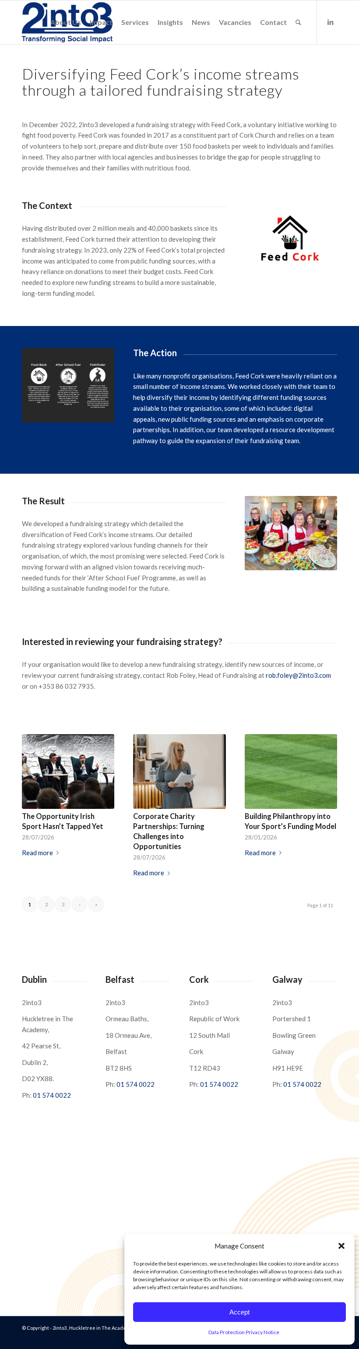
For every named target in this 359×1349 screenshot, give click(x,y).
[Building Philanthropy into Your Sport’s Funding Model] (291, 771)
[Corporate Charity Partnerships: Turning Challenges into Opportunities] (179, 771)
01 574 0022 (52, 1095)
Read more (37, 853)
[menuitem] (65, 22)
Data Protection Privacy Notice (243, 1332)
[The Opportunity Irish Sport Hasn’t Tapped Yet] (68, 771)
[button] (341, 1245)
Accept (239, 1312)
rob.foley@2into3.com (298, 675)
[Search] (298, 22)
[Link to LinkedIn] (330, 21)
